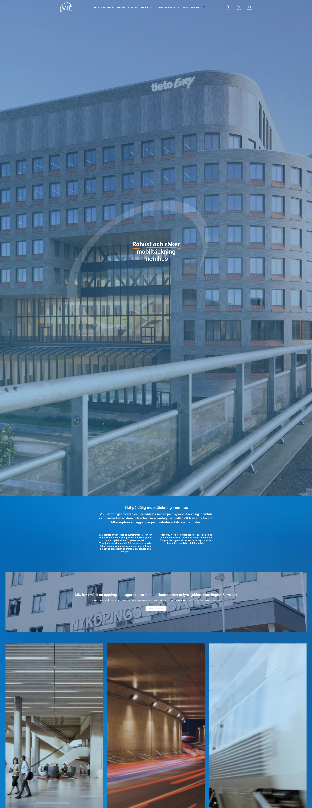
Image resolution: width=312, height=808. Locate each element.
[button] (228, 7)
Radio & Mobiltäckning (104, 7)
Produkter (133, 7)
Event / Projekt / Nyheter (167, 7)
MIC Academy (147, 7)
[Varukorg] (249, 6)
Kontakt (195, 7)
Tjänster (121, 7)
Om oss (185, 7)
